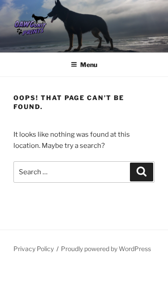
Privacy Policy (33, 248)
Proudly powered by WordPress (106, 248)
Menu (88, 64)
